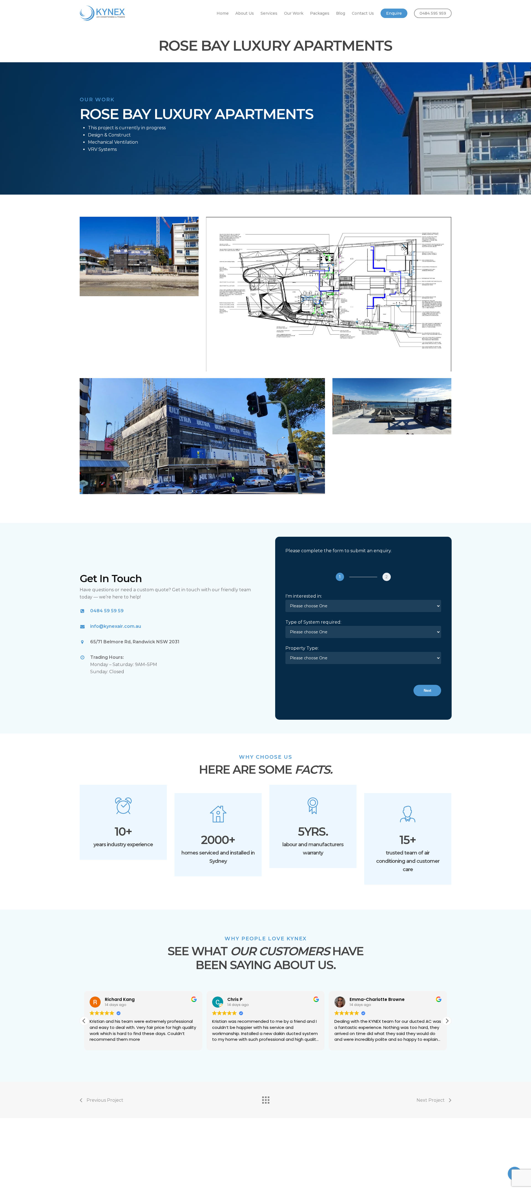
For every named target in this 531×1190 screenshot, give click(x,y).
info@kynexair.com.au (115, 626)
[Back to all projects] (265, 1098)
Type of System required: (313, 622)
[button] (447, 1021)
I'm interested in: (303, 596)
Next (427, 690)
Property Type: (302, 648)
